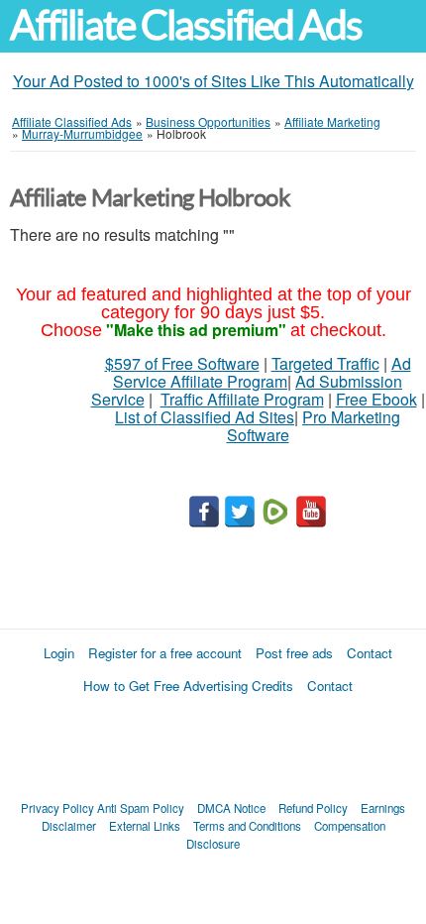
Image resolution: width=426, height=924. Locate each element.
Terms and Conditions (247, 826)
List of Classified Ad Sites (204, 416)
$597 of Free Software (182, 363)
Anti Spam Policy (140, 808)
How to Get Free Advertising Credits (188, 685)
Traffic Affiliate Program (242, 399)
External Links (144, 826)
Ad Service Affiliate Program (262, 372)
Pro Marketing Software (314, 425)
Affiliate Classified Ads (186, 25)
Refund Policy (313, 808)
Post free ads (294, 652)
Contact (369, 652)
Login (59, 652)
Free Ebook (376, 399)
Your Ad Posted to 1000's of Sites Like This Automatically (213, 80)
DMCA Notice (231, 808)
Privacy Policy (57, 808)
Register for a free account (165, 652)
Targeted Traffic (325, 363)
